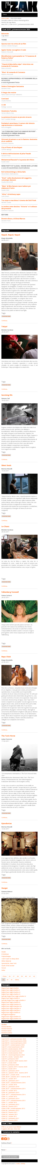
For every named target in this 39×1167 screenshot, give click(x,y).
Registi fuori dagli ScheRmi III (10, 992)
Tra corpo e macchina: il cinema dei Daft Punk (18, 200)
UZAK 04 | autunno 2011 (9, 1114)
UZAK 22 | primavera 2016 (10, 1087)
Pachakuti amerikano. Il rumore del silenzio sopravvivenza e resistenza (18, 124)
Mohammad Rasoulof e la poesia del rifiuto (17, 160)
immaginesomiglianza (8, 1014)
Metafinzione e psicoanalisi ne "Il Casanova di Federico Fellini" (18, 57)
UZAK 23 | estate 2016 (9, 1085)
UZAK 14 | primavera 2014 (10, 1098)
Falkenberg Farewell (10, 592)
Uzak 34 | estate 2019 (8, 1069)
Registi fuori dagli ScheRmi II (10, 990)
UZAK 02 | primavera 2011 (10, 1118)
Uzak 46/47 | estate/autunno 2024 (13, 1045)
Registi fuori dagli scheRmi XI (10, 1012)
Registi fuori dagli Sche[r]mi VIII (11, 1006)
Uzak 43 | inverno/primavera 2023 (12, 1051)
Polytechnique (6, 956)
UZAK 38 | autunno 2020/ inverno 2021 (14, 1061)
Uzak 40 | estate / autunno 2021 (12, 1057)
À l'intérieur (5, 954)
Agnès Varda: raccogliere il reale (13, 50)
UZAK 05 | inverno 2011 (9, 1112)
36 (10, 976)
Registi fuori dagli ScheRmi (10, 988)
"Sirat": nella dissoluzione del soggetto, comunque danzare (16, 179)
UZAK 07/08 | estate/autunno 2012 (13, 1108)
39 (22, 976)
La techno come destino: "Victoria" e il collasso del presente (19, 207)
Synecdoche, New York (9, 963)
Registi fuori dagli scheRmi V (10, 998)
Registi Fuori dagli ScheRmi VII (11, 1004)
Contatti (4, 1135)
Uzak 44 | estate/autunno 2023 (11, 1049)
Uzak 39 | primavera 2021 (10, 1059)
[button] (19, 1024)
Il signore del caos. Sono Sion (10, 1129)
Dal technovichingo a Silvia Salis (13, 172)
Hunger (4, 888)
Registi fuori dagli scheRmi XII (11, 1016)
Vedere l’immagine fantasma (12, 86)
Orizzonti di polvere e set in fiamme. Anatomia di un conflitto (19, 140)
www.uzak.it (5, 18)
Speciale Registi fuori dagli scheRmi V (13, 1000)
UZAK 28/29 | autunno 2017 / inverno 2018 (15, 1077)
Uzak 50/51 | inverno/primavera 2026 (13, 1041)
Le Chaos (5, 526)
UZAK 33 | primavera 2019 (10, 1071)
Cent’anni (5, 99)
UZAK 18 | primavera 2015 (10, 1092)
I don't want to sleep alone (10, 959)
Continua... (5, 320)
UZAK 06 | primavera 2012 (10, 1110)
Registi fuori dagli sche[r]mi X (10, 1010)
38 (18, 976)
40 (26, 976)
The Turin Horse (8, 736)
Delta (3, 970)
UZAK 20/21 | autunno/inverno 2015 (13, 1088)
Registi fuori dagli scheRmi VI (10, 1002)
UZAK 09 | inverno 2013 (9, 1106)
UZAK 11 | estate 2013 (9, 1102)
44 (7, 980)
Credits (18, 1163)
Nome (3, 1150)
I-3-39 (3, 105)
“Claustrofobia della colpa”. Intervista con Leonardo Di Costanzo (17, 65)
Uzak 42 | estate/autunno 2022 (11, 1053)
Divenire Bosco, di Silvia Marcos (13, 219)
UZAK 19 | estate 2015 (9, 1090)
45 (11, 980)
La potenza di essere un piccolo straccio (16, 117)
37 (14, 976)
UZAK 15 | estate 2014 (9, 1096)
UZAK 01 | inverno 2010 (9, 1120)
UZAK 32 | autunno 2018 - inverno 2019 (14, 1073)
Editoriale (5, 34)
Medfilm (4, 1024)
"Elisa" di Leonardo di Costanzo (13, 72)
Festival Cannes (6, 1031)
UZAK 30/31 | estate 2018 (10, 1075)
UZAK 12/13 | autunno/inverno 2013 (13, 1100)
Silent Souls (6, 465)
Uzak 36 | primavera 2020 (10, 1065)
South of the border (8, 966)
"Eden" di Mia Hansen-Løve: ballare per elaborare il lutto (16, 187)
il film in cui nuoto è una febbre (11, 1127)
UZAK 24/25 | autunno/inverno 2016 (13, 1083)
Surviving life (6, 395)
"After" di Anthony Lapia (10, 194)
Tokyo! (4, 326)
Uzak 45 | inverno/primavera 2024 (12, 1047)
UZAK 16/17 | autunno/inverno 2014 (13, 1094)
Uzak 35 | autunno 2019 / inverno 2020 (14, 1067)
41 (30, 976)
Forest (4, 968)
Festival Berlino (6, 1027)
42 (34, 976)
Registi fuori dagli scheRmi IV (10, 994)
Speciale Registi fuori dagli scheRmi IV (13, 996)
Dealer (4, 952)
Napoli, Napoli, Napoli (10, 235)
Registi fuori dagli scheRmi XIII (11, 1018)
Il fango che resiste (8, 92)
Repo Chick (6, 657)
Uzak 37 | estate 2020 (8, 1063)
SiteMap (23, 1163)
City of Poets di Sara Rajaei (11, 147)
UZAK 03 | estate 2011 (9, 1116)
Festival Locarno (6, 1033)
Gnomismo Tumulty (9, 111)
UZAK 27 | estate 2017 (9, 1079)
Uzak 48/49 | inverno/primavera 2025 (13, 1043)
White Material (6, 961)
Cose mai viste (6, 316)
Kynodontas (6, 823)
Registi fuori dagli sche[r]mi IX (11, 1008)
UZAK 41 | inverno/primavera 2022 (13, 1055)
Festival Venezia (6, 1029)
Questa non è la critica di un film (13, 44)
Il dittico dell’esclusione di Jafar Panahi (16, 154)
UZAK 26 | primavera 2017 (10, 1081)
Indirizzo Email (6, 1143)
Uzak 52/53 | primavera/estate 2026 (13, 1039)
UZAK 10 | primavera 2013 (10, 1104)
